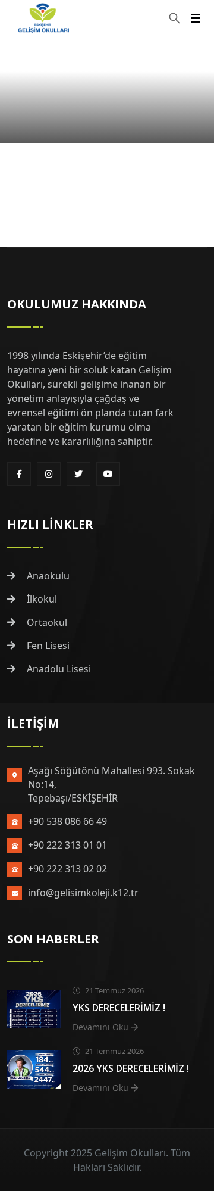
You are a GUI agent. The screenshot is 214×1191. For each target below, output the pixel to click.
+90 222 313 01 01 (67, 845)
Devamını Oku (102, 1027)
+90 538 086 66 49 (67, 821)
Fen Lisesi (47, 645)
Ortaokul (45, 622)
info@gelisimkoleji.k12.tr (83, 892)
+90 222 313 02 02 (67, 868)
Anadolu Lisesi (57, 668)
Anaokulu (47, 575)
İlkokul (40, 599)
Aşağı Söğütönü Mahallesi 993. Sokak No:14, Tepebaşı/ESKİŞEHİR (111, 784)
